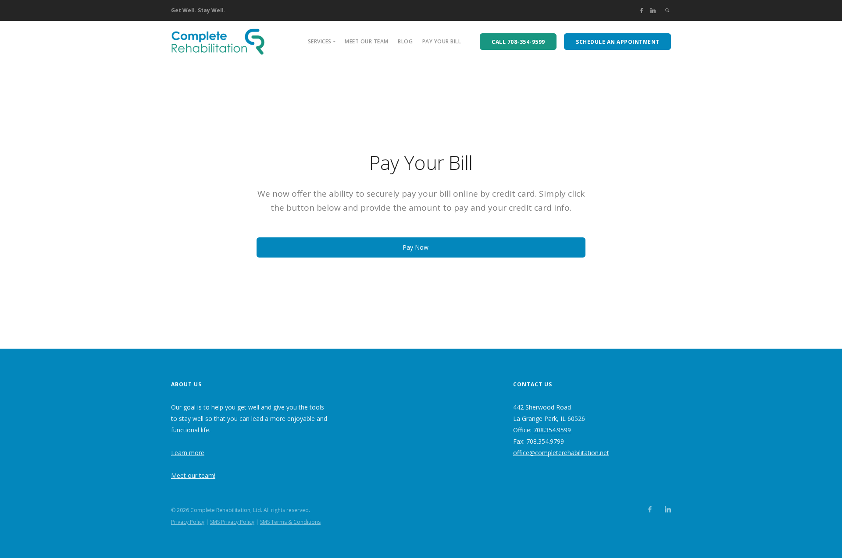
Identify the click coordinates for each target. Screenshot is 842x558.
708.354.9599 (552, 430)
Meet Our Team (367, 41)
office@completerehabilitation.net (561, 453)
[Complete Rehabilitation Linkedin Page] (653, 10)
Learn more (187, 453)
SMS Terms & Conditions (290, 522)
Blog (405, 41)
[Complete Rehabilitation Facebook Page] (641, 10)
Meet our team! (193, 475)
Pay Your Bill (441, 41)
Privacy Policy (187, 522)
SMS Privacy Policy (232, 522)
